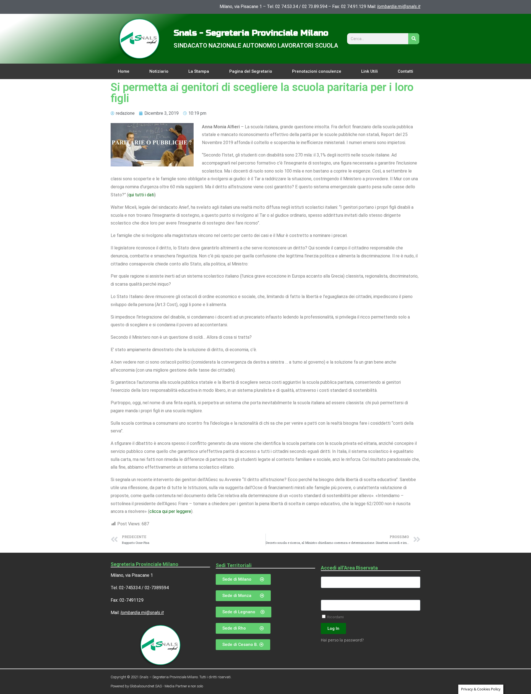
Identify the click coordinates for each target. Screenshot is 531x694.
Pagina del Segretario (250, 71)
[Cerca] (413, 38)
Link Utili (369, 71)
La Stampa (198, 71)
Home (123, 71)
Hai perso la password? (342, 640)
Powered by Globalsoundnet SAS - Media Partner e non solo (157, 686)
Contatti (405, 71)
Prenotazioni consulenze (316, 71)
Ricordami (335, 617)
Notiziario (158, 71)
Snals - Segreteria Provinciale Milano (251, 33)
